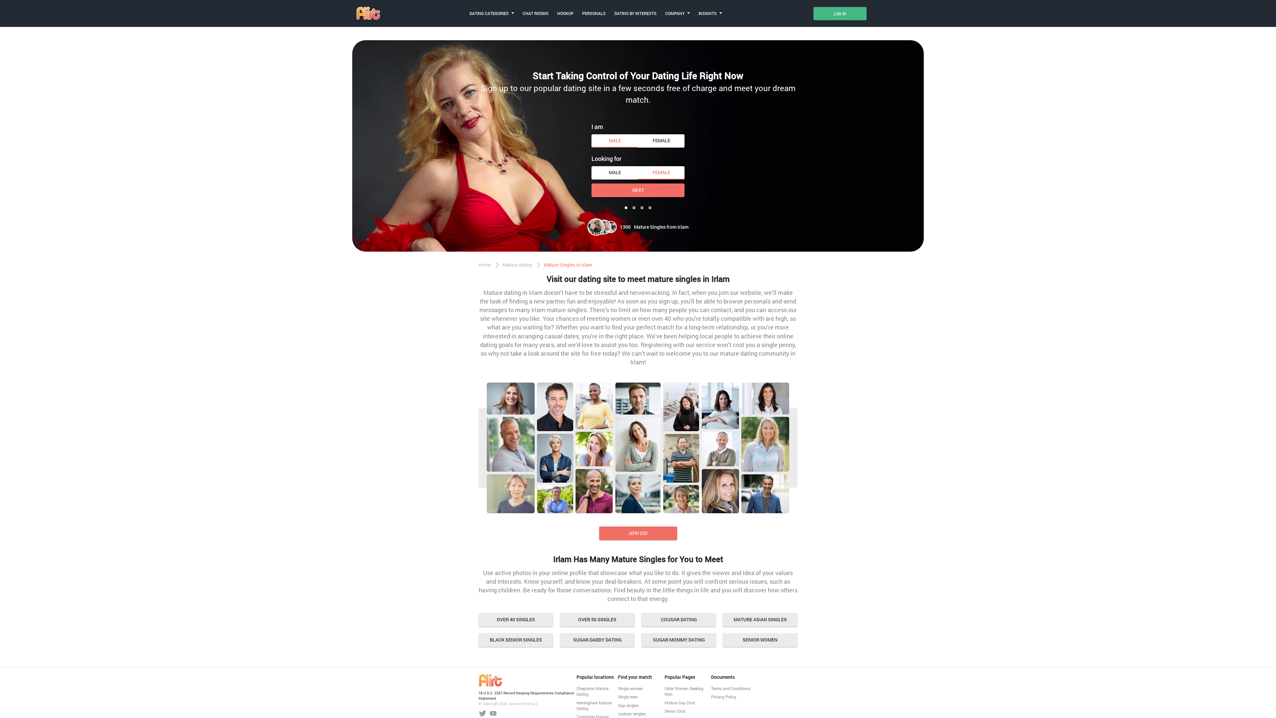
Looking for (606, 159)
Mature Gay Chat (680, 702)
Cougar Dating (679, 619)
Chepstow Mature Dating (592, 691)
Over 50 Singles (597, 619)
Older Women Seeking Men (684, 691)
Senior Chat (675, 711)
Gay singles (628, 705)
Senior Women (760, 640)
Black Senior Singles (516, 640)
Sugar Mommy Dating (679, 640)
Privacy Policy (723, 696)
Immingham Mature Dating (594, 705)
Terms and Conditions (730, 688)
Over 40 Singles (516, 619)
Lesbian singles (632, 713)
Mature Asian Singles (760, 619)
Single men (628, 696)
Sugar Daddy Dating (597, 640)
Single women (630, 688)
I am (597, 127)
